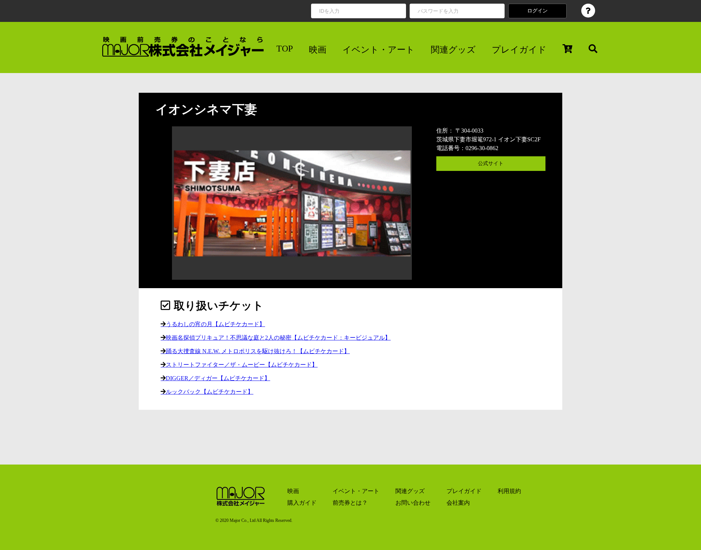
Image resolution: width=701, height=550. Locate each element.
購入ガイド (302, 503)
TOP (284, 48)
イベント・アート (378, 49)
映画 (317, 49)
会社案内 (458, 503)
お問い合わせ (412, 503)
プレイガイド (519, 49)
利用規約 (509, 491)
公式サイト (490, 163)
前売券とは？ (350, 503)
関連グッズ (453, 49)
